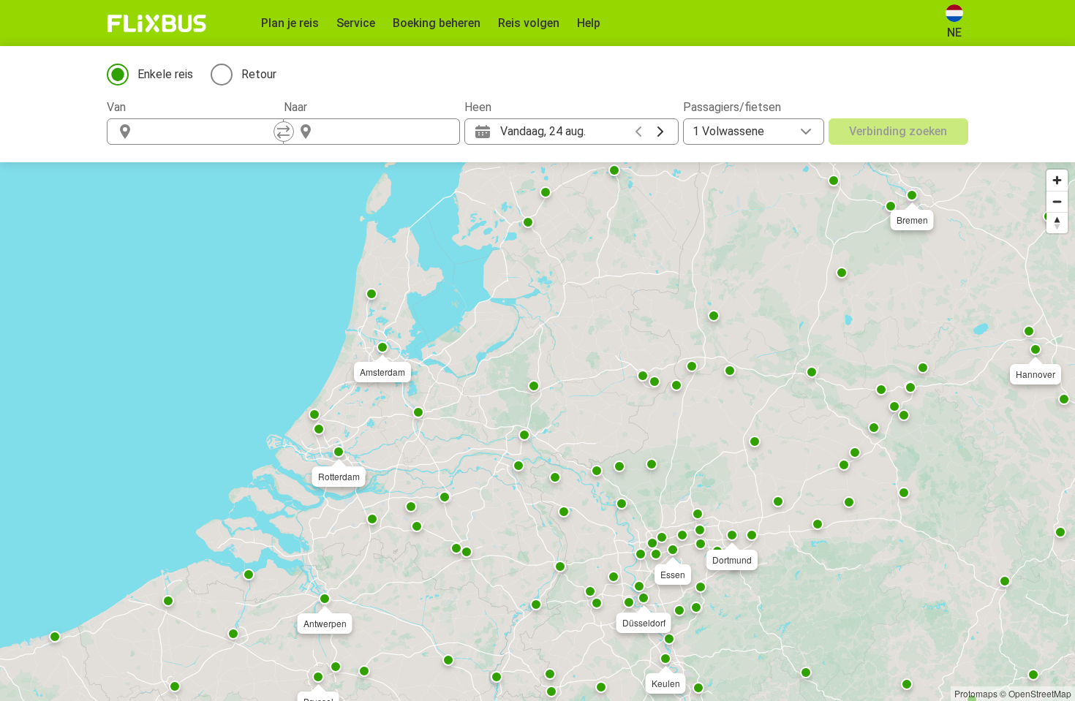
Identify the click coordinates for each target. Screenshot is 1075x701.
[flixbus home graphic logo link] (157, 23)
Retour (258, 74)
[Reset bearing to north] (1057, 222)
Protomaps (975, 693)
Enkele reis (165, 74)
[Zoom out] (1057, 201)
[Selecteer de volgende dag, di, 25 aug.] (660, 131)
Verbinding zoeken (898, 131)
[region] (537, 431)
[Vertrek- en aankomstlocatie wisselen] (284, 131)
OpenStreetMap (1039, 693)
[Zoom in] (1057, 180)
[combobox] (208, 131)
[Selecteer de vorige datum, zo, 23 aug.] (638, 131)
